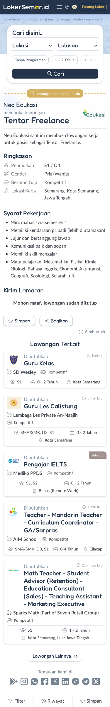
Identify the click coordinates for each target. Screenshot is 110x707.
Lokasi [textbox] (20, 45)
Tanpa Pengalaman (30, 60)
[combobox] (32, 46)
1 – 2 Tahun (64, 60)
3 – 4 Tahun (93, 60)
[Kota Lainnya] (67, 7)
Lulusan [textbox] (68, 45)
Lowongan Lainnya (52, 656)
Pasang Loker (93, 6)
